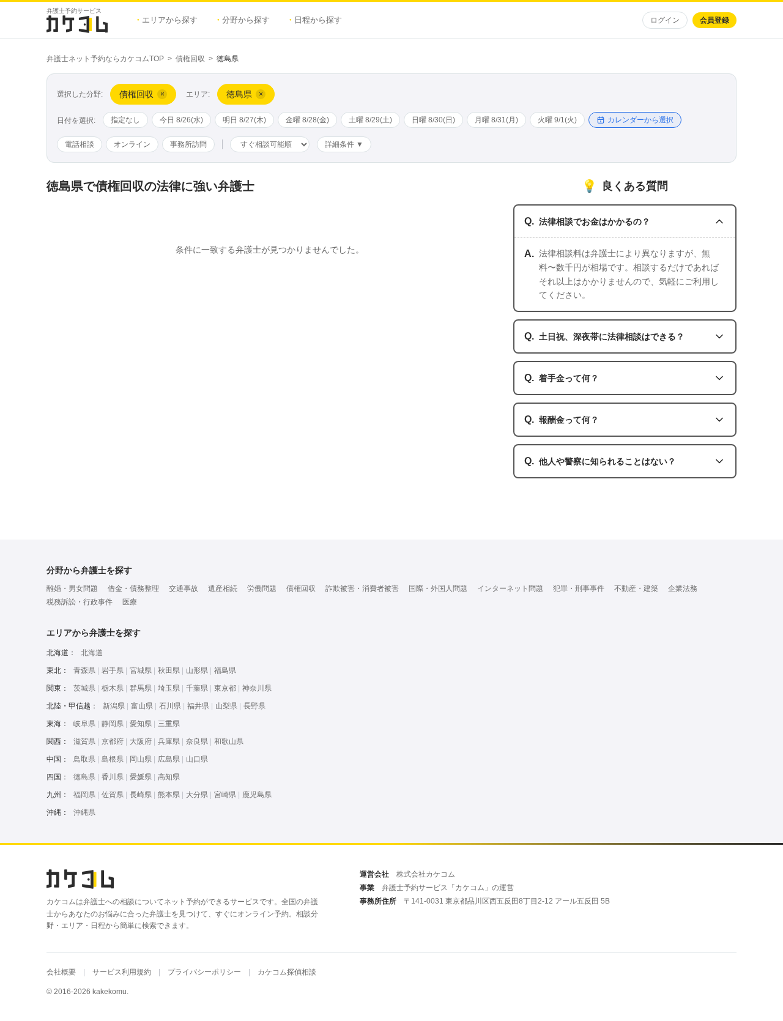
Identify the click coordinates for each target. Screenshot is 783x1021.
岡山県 (141, 759)
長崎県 (141, 794)
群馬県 (141, 688)
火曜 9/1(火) (557, 120)
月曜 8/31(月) (496, 120)
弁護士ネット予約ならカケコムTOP (105, 58)
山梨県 (226, 706)
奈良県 (197, 741)
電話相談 (79, 144)
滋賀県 (84, 741)
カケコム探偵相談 (287, 972)
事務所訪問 (188, 144)
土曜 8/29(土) (370, 120)
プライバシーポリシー (204, 972)
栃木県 (113, 688)
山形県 (197, 670)
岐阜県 (84, 723)
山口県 (197, 759)
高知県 (169, 777)
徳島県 (84, 777)
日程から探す (315, 19)
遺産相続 (222, 588)
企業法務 (682, 588)
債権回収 (190, 58)
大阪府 (141, 741)
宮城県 (141, 670)
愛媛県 (141, 777)
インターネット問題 (510, 588)
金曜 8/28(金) (307, 120)
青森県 (84, 670)
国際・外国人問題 (438, 588)
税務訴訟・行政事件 (79, 602)
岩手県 (113, 670)
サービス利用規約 (121, 972)
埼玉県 (169, 688)
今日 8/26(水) (181, 120)
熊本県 (169, 794)
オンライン (132, 144)
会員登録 (714, 20)
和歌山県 (228, 741)
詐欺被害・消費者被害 (362, 588)
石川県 (170, 706)
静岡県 (113, 723)
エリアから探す (167, 19)
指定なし (125, 120)
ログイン (665, 20)
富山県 (142, 706)
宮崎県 (225, 794)
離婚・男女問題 (72, 588)
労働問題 (261, 588)
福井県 (198, 706)
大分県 (197, 794)
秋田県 (169, 670)
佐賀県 (113, 794)
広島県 (169, 759)
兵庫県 (169, 741)
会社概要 (61, 972)
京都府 (113, 741)
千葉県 (197, 688)
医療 (129, 602)
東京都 (225, 688)
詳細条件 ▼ (344, 144)
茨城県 (84, 688)
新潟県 (114, 706)
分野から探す (243, 19)
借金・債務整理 (133, 588)
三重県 (169, 723)
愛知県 (141, 723)
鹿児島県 (257, 794)
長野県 (254, 706)
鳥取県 (84, 759)
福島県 (225, 670)
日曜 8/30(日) (433, 120)
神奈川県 (257, 688)
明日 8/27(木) (244, 120)
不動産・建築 (636, 588)
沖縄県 (84, 812)
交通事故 (183, 588)
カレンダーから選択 (640, 120)
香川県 (113, 777)
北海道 (92, 652)
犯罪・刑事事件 (578, 588)
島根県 (113, 759)
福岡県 (84, 794)
